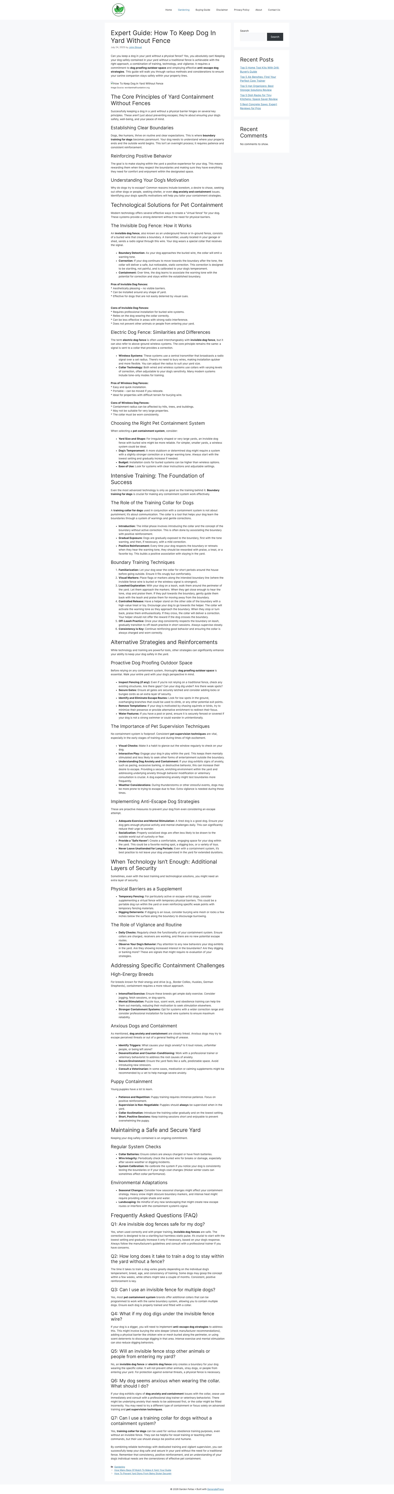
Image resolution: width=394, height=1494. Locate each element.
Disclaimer (222, 9)
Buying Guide (203, 9)
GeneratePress (215, 1489)
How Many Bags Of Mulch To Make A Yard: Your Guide (142, 1470)
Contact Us (274, 9)
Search (244, 30)
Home (168, 9)
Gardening (183, 9)
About (258, 9)
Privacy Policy (241, 9)
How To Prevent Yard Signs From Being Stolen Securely (142, 1473)
